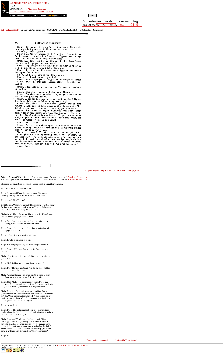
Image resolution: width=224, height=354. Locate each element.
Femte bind (40, 2)
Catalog (29, 15)
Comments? (60, 15)
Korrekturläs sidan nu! (77, 179)
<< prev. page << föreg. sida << (98, 170)
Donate (51, 15)
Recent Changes (40, 15)
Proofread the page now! (78, 177)
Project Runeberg (17, 15)
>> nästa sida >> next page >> (126, 170)
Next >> (49, 11)
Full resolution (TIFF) (10, 30)
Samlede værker (20, 2)
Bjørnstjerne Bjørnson (37, 9)
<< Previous (39, 11)
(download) (62, 345)
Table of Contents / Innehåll (21, 11)
